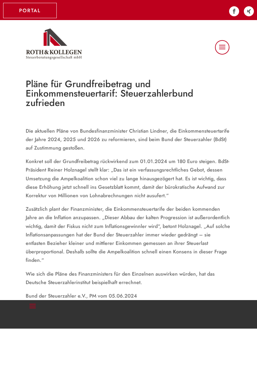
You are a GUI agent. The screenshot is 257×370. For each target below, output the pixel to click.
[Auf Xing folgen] (249, 11)
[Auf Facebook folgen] (234, 11)
